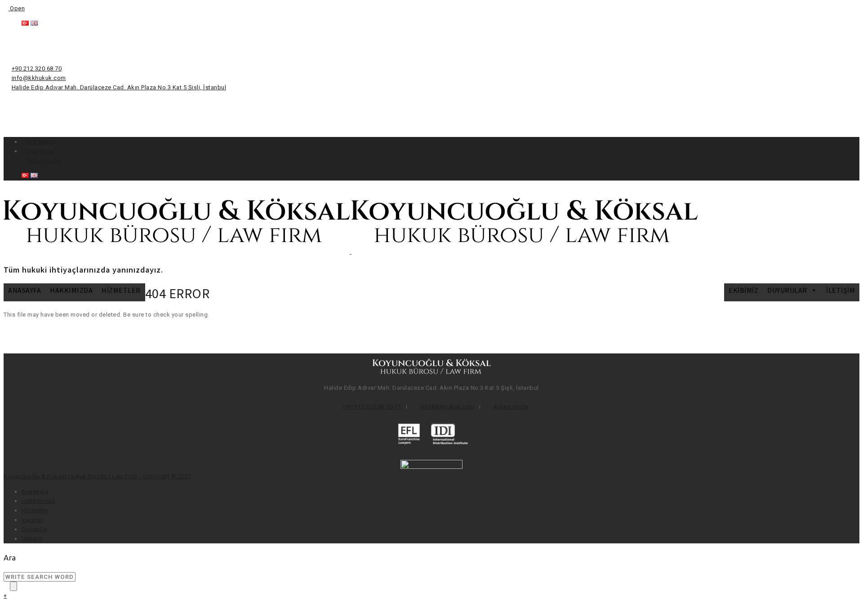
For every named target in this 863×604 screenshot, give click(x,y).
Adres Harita (44, 160)
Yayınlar (32, 519)
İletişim (840, 290)
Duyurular (35, 529)
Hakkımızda (71, 290)
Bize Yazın (41, 151)
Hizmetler (121, 290)
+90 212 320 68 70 (37, 68)
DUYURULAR (787, 290)
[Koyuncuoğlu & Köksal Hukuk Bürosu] (351, 251)
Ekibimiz (743, 290)
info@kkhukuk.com (39, 78)
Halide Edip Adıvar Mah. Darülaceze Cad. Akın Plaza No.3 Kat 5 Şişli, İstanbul (119, 87)
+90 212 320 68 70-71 (372, 406)
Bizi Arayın (41, 141)
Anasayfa (24, 290)
